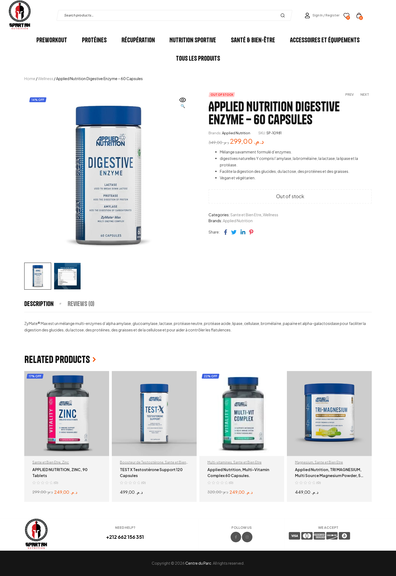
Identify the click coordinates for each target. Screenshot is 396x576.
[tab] (45, 303)
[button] (183, 103)
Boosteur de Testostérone (142, 462)
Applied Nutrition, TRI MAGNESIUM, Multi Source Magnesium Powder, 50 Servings (329, 475)
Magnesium (304, 462)
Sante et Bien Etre (245, 214)
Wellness (45, 78)
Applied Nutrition (236, 133)
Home (29, 78)
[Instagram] (247, 537)
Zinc (65, 462)
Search (284, 15)
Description (39, 303)
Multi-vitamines (219, 462)
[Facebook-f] (236, 537)
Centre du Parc (198, 563)
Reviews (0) (81, 303)
